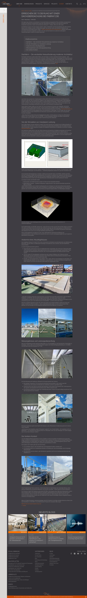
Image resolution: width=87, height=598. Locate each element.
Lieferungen (52, 555)
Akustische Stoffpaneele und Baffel (16, 566)
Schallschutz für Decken (13, 555)
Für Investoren (38, 556)
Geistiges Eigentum (39, 565)
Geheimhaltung (38, 566)
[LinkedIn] (85, 553)
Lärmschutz (12, 574)
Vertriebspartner (38, 571)
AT (84, 4)
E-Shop (61, 4)
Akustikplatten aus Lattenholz (14, 568)
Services (46, 4)
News (36, 561)
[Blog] (6, 4)
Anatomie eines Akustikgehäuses (35, 46)
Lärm (57, 63)
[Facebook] (71, 553)
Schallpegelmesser (12, 586)
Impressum (37, 553)
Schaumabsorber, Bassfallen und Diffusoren (18, 571)
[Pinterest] (81, 553)
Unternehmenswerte (39, 563)
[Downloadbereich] (80, 4)
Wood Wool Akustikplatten (14, 570)
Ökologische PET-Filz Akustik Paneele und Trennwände (20, 563)
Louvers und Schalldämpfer (14, 578)
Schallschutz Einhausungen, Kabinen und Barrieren (19, 576)
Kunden (36, 568)
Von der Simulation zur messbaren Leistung (38, 44)
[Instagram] (74, 553)
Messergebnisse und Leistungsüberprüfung (38, 48)
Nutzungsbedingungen (54, 558)
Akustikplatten (13, 561)
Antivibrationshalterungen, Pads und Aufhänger (18, 579)
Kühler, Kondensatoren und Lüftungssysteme (51, 29)
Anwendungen (29, 4)
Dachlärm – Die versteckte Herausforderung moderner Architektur (45, 42)
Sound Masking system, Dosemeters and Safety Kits (20, 588)
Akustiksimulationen (26, 128)
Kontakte (69, 4)
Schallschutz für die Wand (14, 553)
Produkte (39, 4)
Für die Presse (38, 555)
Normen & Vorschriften (55, 560)
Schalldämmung (14, 551)
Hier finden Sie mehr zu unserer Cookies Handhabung (62, 596)
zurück (24, 505)
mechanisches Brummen (66, 109)
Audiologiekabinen (12, 581)
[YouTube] (78, 553)
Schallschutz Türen (12, 558)
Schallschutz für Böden (13, 556)
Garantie (51, 556)
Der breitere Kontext (32, 50)
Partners (37, 570)
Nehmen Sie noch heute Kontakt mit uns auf (31, 503)
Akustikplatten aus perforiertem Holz (16, 565)
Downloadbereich (53, 561)
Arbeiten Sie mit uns (54, 563)
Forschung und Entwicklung (41, 560)
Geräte (10, 584)
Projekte (54, 4)
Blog (36, 558)
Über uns (19, 4)
